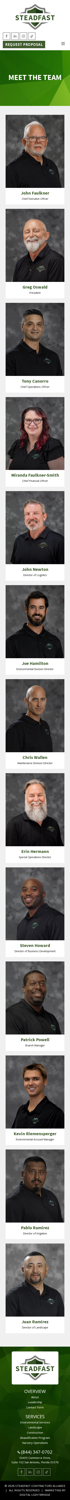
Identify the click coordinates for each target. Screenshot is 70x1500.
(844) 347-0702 (36, 1452)
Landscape (35, 1427)
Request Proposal (24, 44)
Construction (35, 1432)
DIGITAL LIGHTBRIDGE (35, 1494)
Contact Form (35, 1407)
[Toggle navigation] (63, 43)
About (35, 1397)
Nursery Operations (35, 1443)
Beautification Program (35, 1438)
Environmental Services (35, 1422)
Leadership (35, 1402)
